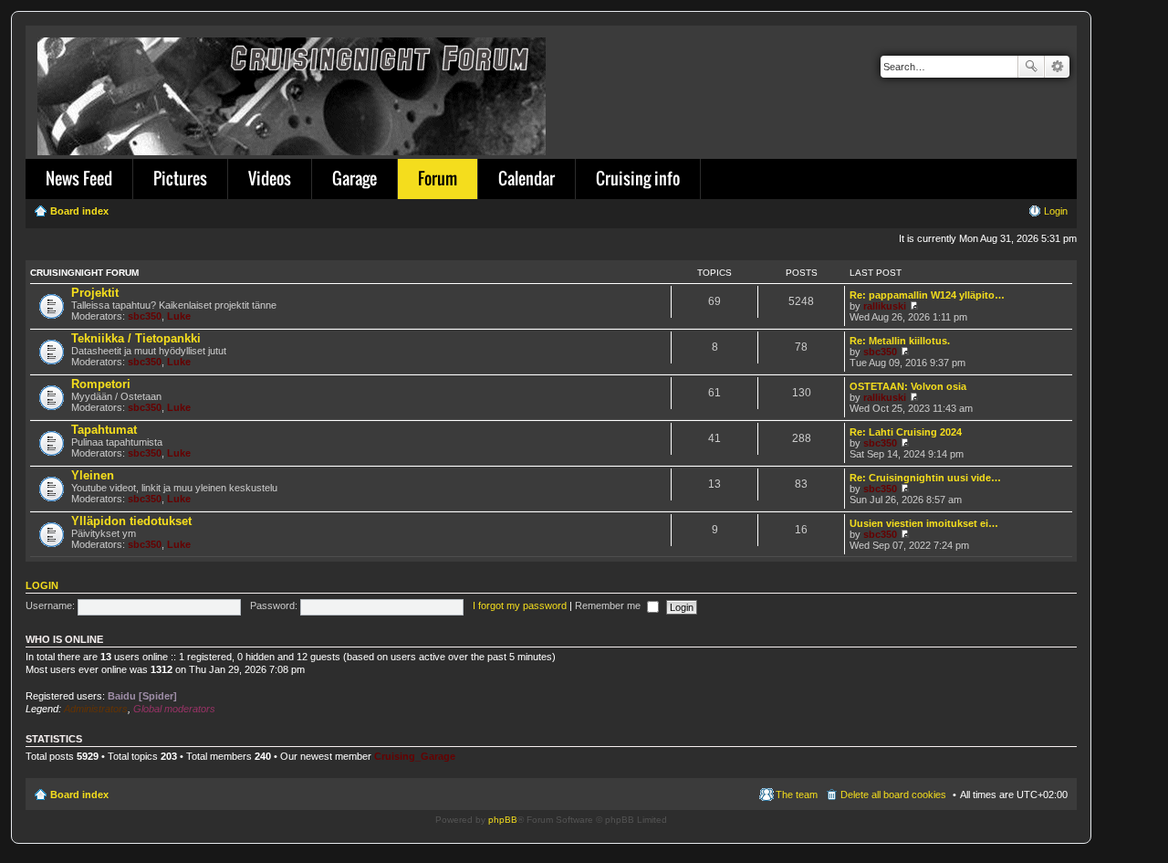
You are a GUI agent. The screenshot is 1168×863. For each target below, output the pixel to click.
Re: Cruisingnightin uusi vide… (925, 477)
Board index (79, 794)
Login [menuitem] (1056, 210)
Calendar (526, 178)
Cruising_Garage (414, 756)
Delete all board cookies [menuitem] (893, 794)
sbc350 (145, 315)
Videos (269, 178)
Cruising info (638, 178)
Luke (179, 315)
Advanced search (1057, 67)
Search (1031, 67)
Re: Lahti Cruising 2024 (906, 431)
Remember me (609, 605)
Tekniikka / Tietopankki (136, 338)
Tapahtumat (104, 430)
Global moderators (174, 708)
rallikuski (884, 305)
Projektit (95, 293)
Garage (354, 178)
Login (42, 585)
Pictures (180, 178)
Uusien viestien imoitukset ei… (924, 523)
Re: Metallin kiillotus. (900, 340)
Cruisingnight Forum (84, 273)
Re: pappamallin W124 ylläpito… (927, 294)
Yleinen (92, 475)
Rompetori (100, 384)
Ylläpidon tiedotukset (131, 521)
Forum (437, 178)
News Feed (79, 178)
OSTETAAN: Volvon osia (908, 386)
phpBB (502, 820)
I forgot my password (520, 605)
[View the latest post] (914, 305)
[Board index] (293, 92)
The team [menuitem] (797, 794)
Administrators (96, 708)
